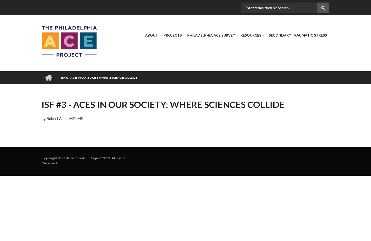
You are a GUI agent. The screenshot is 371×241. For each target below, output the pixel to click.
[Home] (69, 41)
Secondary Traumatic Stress (298, 35)
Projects (173, 35)
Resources (251, 35)
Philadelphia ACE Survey (211, 35)
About (151, 35)
